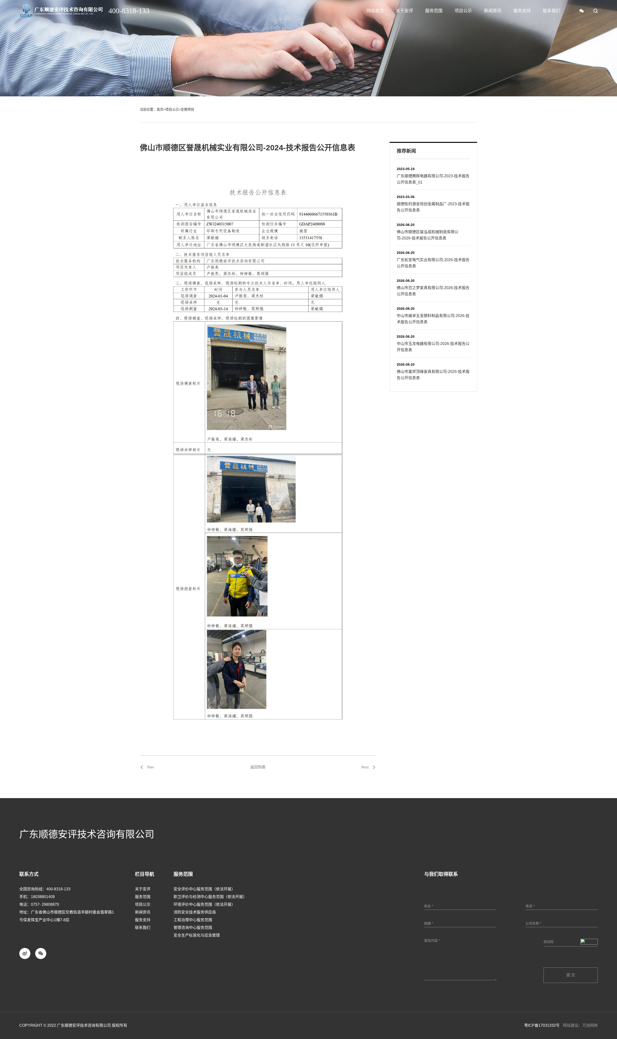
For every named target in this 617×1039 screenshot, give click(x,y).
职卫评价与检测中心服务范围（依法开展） (210, 897)
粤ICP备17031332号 (542, 1025)
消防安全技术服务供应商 (195, 912)
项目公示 (172, 109)
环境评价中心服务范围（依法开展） (204, 904)
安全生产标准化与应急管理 (197, 935)
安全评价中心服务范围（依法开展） (204, 889)
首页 (160, 109)
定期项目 (187, 109)
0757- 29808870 (45, 904)
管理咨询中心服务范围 (193, 928)
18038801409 (43, 897)
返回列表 (258, 767)
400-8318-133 (58, 889)
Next (365, 767)
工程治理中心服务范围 (193, 920)
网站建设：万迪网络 (580, 1025)
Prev (150, 767)
